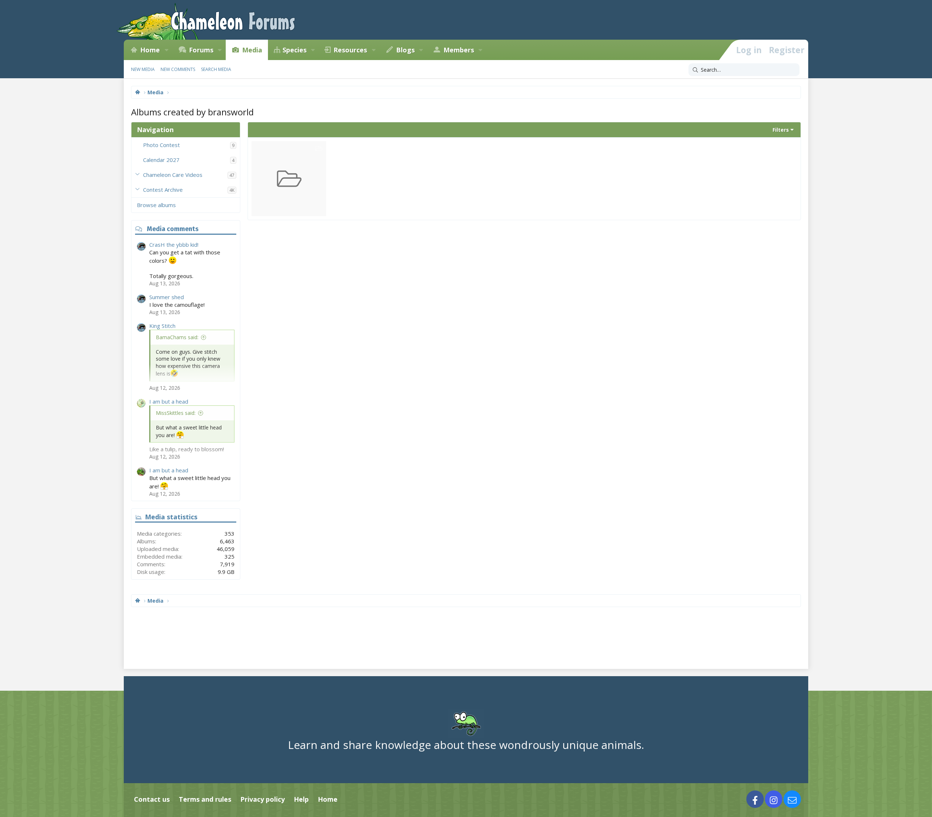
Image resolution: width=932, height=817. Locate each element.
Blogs (405, 49)
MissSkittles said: (176, 412)
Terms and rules (205, 799)
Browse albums (156, 205)
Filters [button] (781, 129)
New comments (178, 69)
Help (301, 799)
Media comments (172, 229)
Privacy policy (262, 799)
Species (295, 49)
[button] (166, 50)
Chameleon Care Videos (172, 174)
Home (150, 49)
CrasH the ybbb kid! (173, 244)
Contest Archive (163, 189)
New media (143, 69)
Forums (201, 49)
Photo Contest (161, 144)
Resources (350, 49)
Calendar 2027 (161, 159)
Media (252, 49)
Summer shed (166, 297)
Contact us (152, 799)
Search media (216, 69)
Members (458, 49)
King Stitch (162, 325)
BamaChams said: (177, 337)
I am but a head (168, 401)
